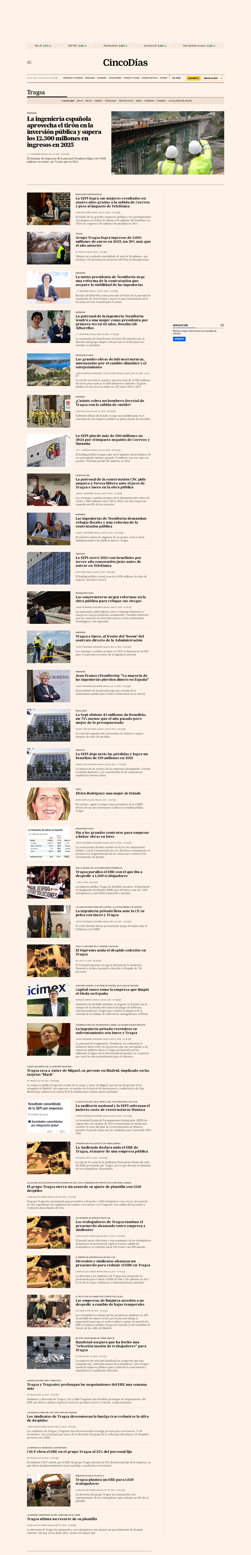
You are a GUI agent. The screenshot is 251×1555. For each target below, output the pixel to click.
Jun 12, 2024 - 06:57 (104, 572)
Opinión (163, 78)
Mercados (90, 78)
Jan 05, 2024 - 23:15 (121, 607)
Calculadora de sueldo (180, 101)
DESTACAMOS (68, 101)
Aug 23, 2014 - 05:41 (121, 1116)
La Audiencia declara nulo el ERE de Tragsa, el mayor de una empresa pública (112, 1149)
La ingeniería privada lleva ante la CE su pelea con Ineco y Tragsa (110, 913)
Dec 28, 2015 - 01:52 (120, 922)
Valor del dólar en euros (194, 46)
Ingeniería (32, 113)
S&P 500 (72, 46)
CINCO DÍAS (81, 411)
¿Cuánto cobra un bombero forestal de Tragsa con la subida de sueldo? (110, 403)
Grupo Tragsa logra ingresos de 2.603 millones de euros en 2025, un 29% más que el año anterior (113, 242)
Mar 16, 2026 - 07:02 (108, 334)
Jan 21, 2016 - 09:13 (87, 882)
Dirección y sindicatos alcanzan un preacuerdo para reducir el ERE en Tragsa (113, 1263)
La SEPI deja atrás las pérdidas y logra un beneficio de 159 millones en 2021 (112, 756)
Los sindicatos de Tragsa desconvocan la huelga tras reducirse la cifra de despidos (88, 1418)
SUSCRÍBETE (193, 78)
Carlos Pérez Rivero (113, 373)
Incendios (80, 397)
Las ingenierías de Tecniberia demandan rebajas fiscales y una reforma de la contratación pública (111, 522)
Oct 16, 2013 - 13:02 (48, 1458)
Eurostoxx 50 (150, 46)
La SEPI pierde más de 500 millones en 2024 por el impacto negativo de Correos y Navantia (113, 440)
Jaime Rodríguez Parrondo (89, 373)
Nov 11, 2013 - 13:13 (65, 1427)
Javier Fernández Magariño (89, 607)
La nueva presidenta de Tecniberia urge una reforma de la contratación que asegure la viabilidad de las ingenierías (110, 281)
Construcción (83, 476)
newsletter (180, 325)
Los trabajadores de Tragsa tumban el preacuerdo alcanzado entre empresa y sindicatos (110, 1226)
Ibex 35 (38, 46)
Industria (80, 554)
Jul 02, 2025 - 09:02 (110, 450)
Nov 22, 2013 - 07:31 (114, 1272)
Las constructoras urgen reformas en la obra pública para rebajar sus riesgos (111, 599)
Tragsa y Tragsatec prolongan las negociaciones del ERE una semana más (87, 1386)
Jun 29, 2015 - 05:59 (110, 1000)
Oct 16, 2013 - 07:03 (114, 1490)
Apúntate (179, 339)
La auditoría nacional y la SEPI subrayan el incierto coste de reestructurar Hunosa (113, 1108)
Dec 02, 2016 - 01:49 (121, 843)
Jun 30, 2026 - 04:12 (109, 212)
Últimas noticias (150, 78)
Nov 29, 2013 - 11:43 (65, 1197)
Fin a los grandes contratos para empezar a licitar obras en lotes (112, 835)
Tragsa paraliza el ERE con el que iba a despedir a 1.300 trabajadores (109, 874)
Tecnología (110, 101)
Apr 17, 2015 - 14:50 (120, 1039)
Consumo (161, 101)
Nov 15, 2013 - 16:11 (96, 1356)
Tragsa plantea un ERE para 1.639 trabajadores (105, 1482)
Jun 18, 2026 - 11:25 (96, 252)
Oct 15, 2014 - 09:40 (48, 1081)
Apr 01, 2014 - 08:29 (97, 1158)
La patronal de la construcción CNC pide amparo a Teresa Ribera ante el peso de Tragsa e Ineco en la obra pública (111, 483)
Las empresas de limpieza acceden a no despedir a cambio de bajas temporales (110, 1302)
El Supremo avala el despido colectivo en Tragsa (111, 952)
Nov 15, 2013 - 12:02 (48, 1395)
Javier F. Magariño (84, 493)
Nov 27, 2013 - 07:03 (114, 1236)
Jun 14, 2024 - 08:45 (112, 533)
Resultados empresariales (89, 195)
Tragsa (36, 92)
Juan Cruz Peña (83, 212)
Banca (139, 101)
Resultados (81, 711)
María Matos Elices (85, 800)
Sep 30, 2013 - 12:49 (65, 1525)
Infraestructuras (85, 593)
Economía (102, 78)
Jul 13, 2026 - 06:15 (58, 154)
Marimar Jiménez (84, 1000)
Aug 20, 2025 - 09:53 (105, 411)
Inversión (149, 101)
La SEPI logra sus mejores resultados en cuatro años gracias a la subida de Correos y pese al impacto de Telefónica (113, 202)
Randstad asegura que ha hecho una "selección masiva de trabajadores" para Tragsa (111, 1346)
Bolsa (80, 101)
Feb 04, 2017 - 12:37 (105, 800)
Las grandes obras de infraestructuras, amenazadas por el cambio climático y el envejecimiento (111, 363)
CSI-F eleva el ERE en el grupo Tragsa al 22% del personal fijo (79, 1452)
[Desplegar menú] (29, 62)
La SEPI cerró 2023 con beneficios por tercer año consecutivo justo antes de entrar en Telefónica (109, 562)
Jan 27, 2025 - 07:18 (112, 493)
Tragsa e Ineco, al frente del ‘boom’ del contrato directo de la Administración (110, 638)
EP (77, 252)
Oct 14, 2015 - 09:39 (90, 961)
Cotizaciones (115, 78)
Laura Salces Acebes (37, 1197)
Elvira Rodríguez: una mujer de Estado (108, 793)
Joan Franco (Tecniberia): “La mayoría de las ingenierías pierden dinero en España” (112, 678)
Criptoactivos (126, 101)
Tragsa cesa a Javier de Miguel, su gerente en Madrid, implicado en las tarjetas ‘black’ (88, 1073)
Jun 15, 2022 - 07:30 (115, 764)
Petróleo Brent (111, 46)
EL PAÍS (174, 77)
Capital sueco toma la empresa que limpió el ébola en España (112, 992)
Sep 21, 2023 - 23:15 (120, 647)
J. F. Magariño (33, 154)
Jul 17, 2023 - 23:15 (120, 686)
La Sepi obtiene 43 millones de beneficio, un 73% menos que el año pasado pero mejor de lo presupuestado (111, 719)
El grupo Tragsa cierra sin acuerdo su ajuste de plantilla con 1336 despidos (84, 1189)
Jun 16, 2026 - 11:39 (107, 291)
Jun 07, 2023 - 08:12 (115, 729)
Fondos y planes (132, 78)
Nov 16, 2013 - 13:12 (97, 1311)
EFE (77, 961)
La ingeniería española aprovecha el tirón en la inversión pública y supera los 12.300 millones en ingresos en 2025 (64, 131)
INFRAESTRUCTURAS (85, 355)
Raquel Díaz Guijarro (86, 729)
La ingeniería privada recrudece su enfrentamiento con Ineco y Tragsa (106, 1031)
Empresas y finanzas (73, 78)
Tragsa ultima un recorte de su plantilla (62, 1519)
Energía (98, 101)
